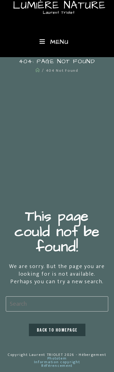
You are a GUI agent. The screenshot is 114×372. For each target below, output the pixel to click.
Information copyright (57, 362)
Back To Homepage (57, 330)
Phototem (57, 358)
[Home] (38, 70)
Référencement (57, 366)
